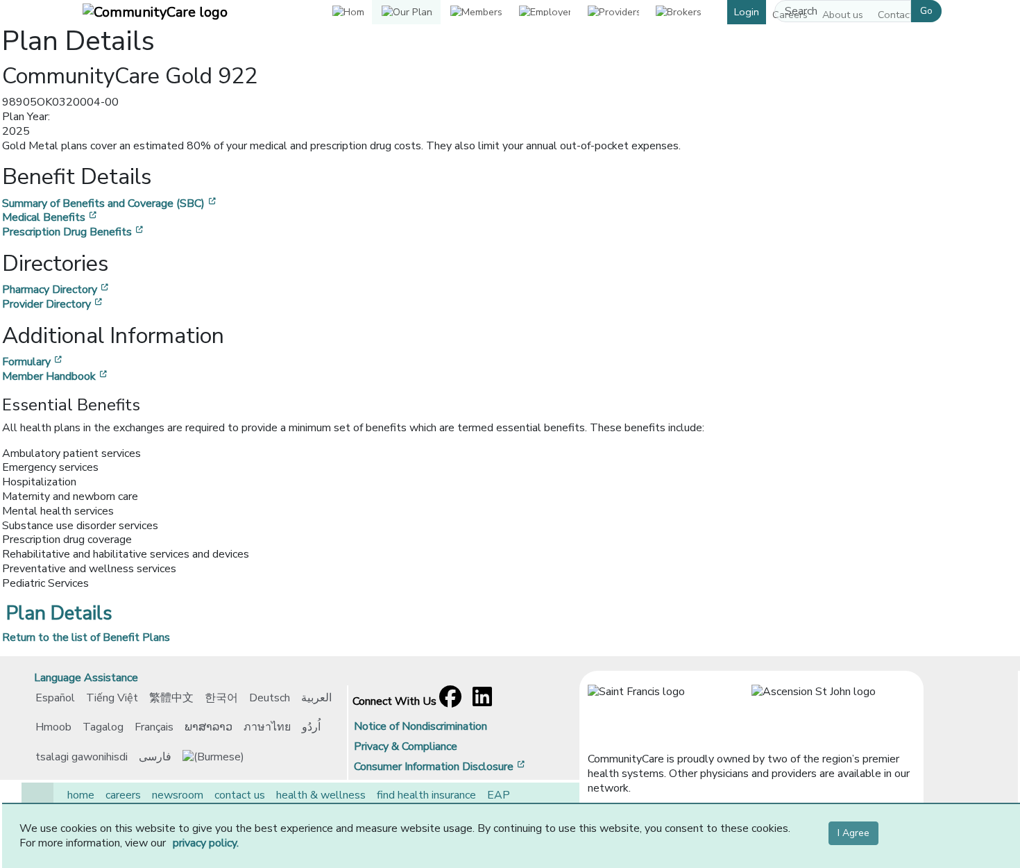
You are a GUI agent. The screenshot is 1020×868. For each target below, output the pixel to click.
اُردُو (311, 727)
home (80, 795)
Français (154, 727)
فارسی (155, 757)
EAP (498, 795)
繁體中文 (171, 698)
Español (55, 698)
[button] (406, 12)
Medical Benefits (50, 217)
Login (746, 12)
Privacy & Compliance (405, 746)
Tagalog (103, 727)
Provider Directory (53, 304)
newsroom (177, 795)
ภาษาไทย (267, 727)
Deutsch (269, 698)
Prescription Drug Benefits (74, 232)
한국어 (221, 698)
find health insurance (426, 795)
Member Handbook (56, 376)
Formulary (33, 361)
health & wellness (321, 795)
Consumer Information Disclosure (440, 766)
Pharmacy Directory (56, 289)
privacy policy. (206, 843)
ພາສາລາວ (208, 727)
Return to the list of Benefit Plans (86, 637)
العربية (316, 698)
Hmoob (53, 727)
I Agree (853, 833)
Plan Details (59, 613)
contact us (239, 795)
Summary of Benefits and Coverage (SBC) (110, 203)
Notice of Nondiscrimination (420, 726)
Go (926, 10)
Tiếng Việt (112, 698)
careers (123, 795)
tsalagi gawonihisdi (81, 757)
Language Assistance (86, 677)
